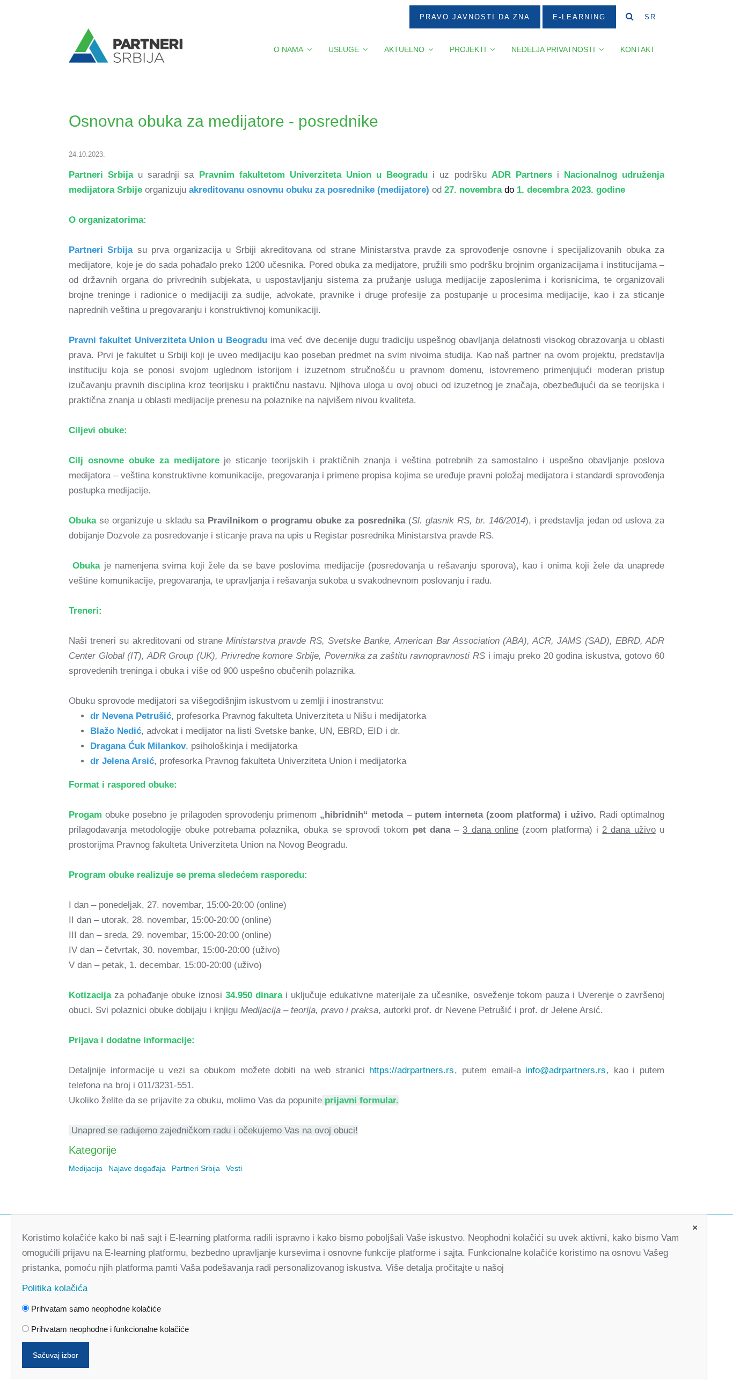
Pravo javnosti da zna (475, 17)
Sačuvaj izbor (55, 1355)
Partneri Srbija (196, 1169)
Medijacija (85, 1169)
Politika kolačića (54, 1288)
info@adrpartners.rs (565, 1070)
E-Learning (579, 17)
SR (650, 17)
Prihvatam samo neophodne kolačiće (95, 1308)
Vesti (234, 1169)
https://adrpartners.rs (411, 1070)
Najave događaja (137, 1169)
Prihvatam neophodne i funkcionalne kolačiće (109, 1329)
